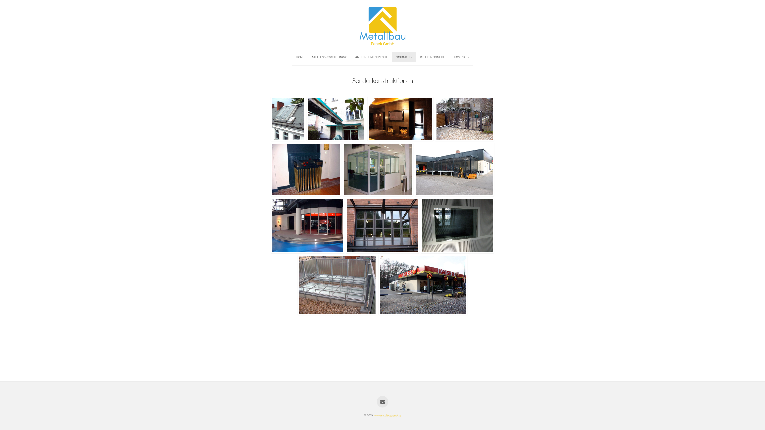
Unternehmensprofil (371, 57)
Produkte (403, 57)
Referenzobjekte (433, 57)
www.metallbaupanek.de (387, 415)
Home (300, 57)
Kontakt (460, 57)
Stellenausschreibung (329, 57)
